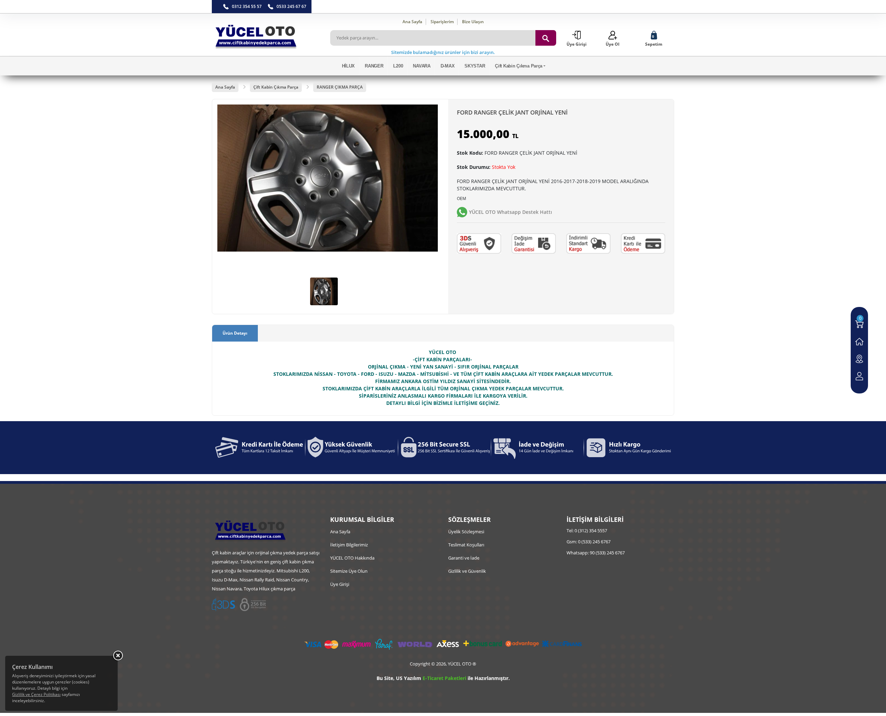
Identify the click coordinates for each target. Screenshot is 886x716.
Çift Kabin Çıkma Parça (518, 66)
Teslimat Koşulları (466, 545)
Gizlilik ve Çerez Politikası (36, 694)
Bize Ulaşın (473, 22)
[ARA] (545, 38)
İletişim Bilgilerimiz (349, 545)
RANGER (374, 66)
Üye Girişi (339, 584)
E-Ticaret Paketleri (444, 678)
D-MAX (448, 66)
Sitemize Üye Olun (349, 571)
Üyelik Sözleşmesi (466, 531)
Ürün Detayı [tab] (235, 333)
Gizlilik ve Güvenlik (467, 571)
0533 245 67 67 (291, 6)
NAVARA (421, 66)
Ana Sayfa (412, 22)
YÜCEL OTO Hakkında (352, 558)
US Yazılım (408, 678)
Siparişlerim (442, 22)
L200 (398, 66)
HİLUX (348, 66)
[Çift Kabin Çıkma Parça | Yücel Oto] (266, 34)
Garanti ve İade (463, 558)
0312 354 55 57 (247, 6)
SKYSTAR (474, 66)
